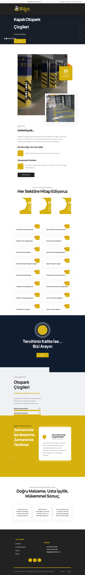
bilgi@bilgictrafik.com (53, 552)
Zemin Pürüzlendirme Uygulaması (57, 286)
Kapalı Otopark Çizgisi (53, 264)
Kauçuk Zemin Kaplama (53, 241)
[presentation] (8, 461)
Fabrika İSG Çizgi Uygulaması (55, 252)
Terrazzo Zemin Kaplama (54, 298)
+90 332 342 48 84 (52, 547)
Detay (20, 43)
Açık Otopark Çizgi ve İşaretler (56, 229)
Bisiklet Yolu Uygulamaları (24, 241)
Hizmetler (17, 544)
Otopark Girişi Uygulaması (24, 286)
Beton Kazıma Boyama (23, 275)
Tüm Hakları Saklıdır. (48, 571)
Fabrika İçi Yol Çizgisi (23, 309)
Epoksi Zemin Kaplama (23, 252)
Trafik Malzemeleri (20, 547)
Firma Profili (26, 175)
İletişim (16, 554)
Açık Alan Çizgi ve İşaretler (24, 229)
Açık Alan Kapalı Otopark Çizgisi (26, 264)
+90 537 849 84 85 (51, 549)
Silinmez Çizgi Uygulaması (24, 298)
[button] (4, 38)
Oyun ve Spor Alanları (53, 309)
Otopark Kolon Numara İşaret (55, 275)
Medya (43, 355)
